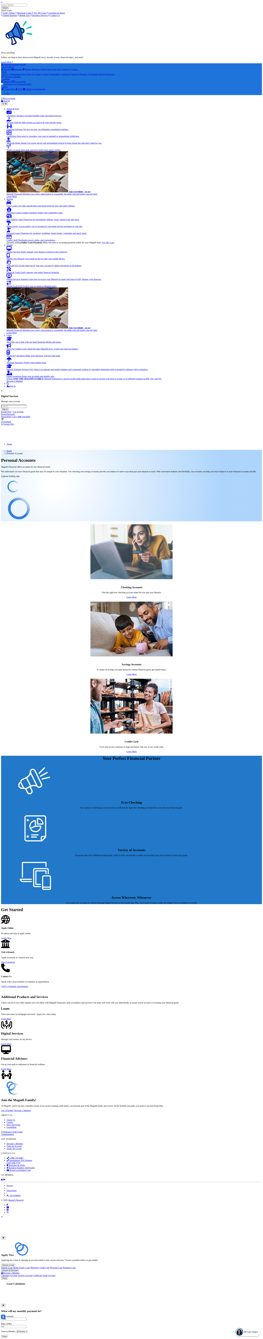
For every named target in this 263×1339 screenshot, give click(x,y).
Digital (9, 245)
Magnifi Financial (16, 1200)
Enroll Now (6, 412)
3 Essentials (93, 74)
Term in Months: (8, 1331)
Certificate (37, 1275)
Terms (9, 444)
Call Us (4, 986)
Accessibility (15, 1195)
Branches (36, 69)
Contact (74, 69)
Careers (45, 74)
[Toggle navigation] (4, 103)
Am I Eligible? (7, 1110)
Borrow (10, 199)
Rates (48, 69)
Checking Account (9, 1275)
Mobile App (24, 15)
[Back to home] (8, 98)
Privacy (10, 1185)
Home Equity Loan (21, 1268)
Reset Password (8, 414)
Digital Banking (9, 15)
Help (20, 89)
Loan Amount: (7, 1316)
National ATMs (24, 84)
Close (4, 1278)
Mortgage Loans (24, 13)
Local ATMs (20, 82)
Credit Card (44, 1268)
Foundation (11, 1127)
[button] (8, 384)
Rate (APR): (6, 1324)
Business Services (40, 15)
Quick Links (6, 67)
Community (65, 74)
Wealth (23, 64)
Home (9, 451)
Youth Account (48, 1275)
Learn (9, 335)
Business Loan (69, 1268)
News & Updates (33, 74)
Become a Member (12, 77)
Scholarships (54, 74)
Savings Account (25, 1275)
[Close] (3, 1238)
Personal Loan (56, 1268)
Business (15, 64)
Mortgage (34, 1268)
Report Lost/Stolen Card (20, 1170)
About (4, 72)
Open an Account (14, 1146)
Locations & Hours (56, 13)
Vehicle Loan (7, 1268)
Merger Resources (106, 74)
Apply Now (57, 69)
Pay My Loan (39, 13)
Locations (5, 79)
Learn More (6, 62)
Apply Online (8, 13)
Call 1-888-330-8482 (15, 417)
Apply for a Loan (14, 1148)
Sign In (5, 409)
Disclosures (12, 1190)
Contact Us (55, 15)
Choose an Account (10, 1270)
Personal (7, 64)
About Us (66, 69)
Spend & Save (13, 109)
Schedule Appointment (35, 89)
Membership (15, 74)
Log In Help (18, 412)
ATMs (43, 69)
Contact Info (9, 89)
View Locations (8, 962)
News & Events (13, 1125)
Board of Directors (79, 74)
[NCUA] (16, 1134)
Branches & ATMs (16, 1165)
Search (5, 8)
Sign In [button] (6, 101)
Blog (24, 74)
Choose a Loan (8, 1265)
